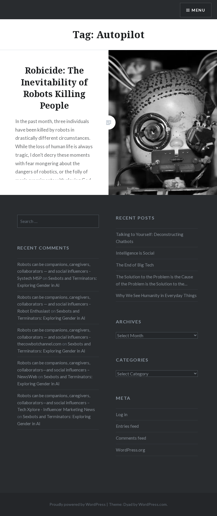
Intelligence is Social (135, 252)
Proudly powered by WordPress (77, 504)
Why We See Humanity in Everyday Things (156, 295)
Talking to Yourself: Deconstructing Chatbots (149, 238)
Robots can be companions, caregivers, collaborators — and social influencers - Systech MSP (54, 271)
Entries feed (127, 426)
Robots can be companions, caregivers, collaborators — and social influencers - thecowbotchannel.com (54, 337)
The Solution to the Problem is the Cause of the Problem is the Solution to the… (154, 280)
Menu (198, 10)
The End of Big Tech (135, 264)
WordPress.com (152, 504)
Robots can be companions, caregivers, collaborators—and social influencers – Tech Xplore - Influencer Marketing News (56, 402)
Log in (121, 414)
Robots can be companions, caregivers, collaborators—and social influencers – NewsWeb (53, 369)
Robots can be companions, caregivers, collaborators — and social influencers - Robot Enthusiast (54, 304)
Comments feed (131, 437)
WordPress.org (130, 449)
